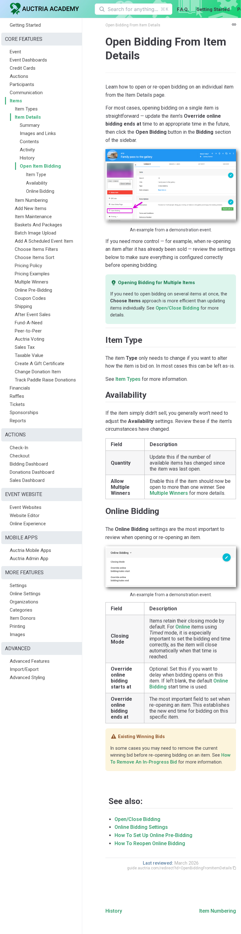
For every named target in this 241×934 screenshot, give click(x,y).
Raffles (17, 396)
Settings (18, 585)
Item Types (26, 109)
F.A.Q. (183, 9)
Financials (20, 388)
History (27, 158)
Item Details (28, 117)
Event (15, 52)
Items (16, 101)
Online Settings (25, 594)
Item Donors (22, 618)
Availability (36, 183)
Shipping (23, 306)
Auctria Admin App (29, 558)
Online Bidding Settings (141, 827)
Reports (18, 421)
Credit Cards (22, 68)
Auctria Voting (29, 339)
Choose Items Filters (36, 249)
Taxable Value (29, 355)
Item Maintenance (33, 216)
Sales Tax (25, 347)
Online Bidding (40, 191)
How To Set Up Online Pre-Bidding (153, 835)
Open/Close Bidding (177, 308)
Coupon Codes (30, 298)
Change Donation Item (38, 372)
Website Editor (25, 515)
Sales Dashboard (27, 480)
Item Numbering (31, 200)
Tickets (17, 404)
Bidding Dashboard (29, 464)
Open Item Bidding (40, 166)
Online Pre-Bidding (33, 290)
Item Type (36, 174)
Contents (29, 141)
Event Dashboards (28, 60)
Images (17, 634)
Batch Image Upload (35, 233)
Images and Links (38, 133)
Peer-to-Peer (28, 331)
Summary (30, 125)
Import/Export (24, 669)
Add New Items (30, 208)
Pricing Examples (32, 274)
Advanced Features (30, 661)
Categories (21, 610)
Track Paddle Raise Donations (45, 380)
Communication (26, 92)
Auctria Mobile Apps (30, 550)
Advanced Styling (27, 677)
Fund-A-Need (28, 323)
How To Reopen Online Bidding (150, 843)
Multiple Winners (31, 282)
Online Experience (28, 523)
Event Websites (25, 507)
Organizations (24, 602)
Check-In (19, 448)
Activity (27, 150)
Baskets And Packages (38, 225)
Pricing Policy (28, 265)
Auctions (19, 76)
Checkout (19, 456)
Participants (22, 84)
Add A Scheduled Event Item (44, 241)
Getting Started (213, 9)
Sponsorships (24, 412)
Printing (17, 626)
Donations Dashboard (32, 472)
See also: (125, 801)
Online (182, 627)
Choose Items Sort (34, 257)
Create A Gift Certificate (39, 363)
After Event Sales (33, 314)
